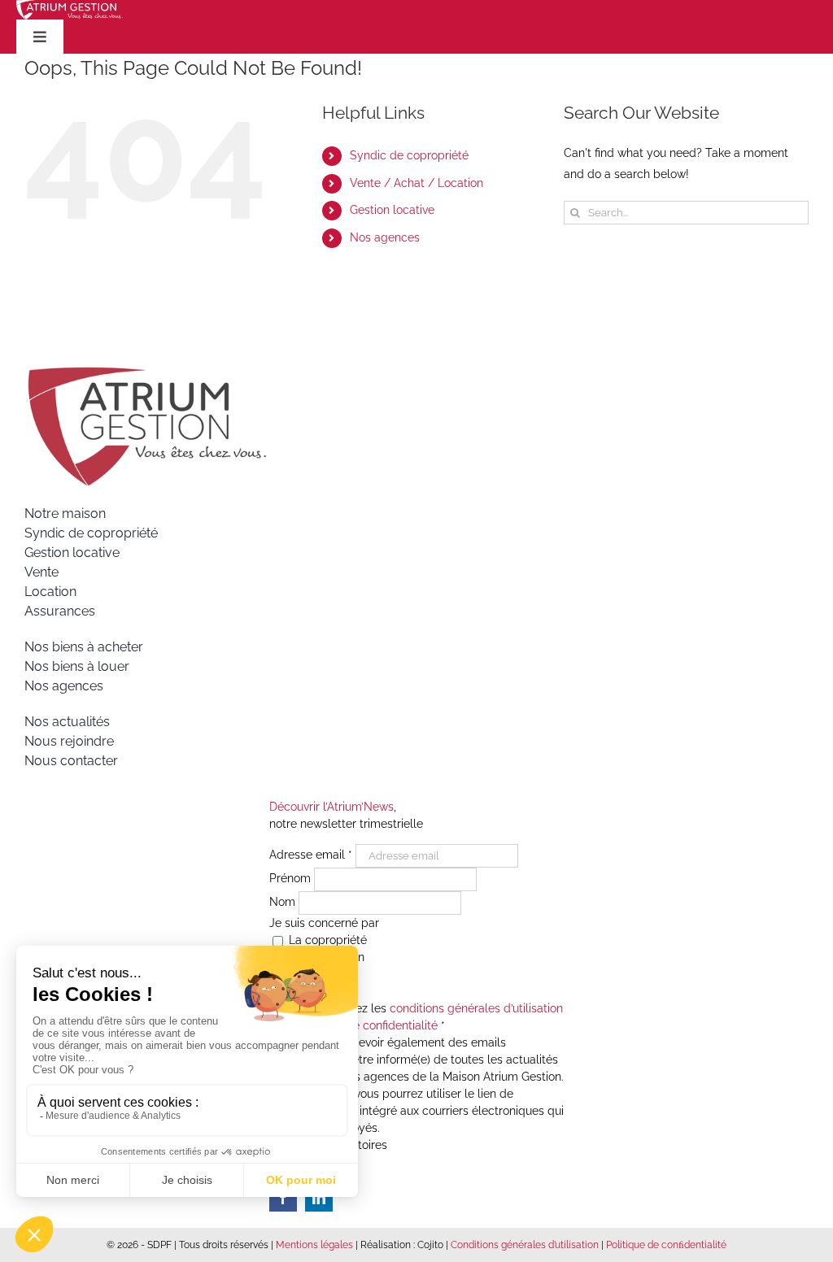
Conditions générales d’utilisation (525, 1245)
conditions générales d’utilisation (476, 1008)
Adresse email (310, 855)
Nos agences (385, 237)
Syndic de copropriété (409, 155)
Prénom (291, 879)
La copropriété (326, 939)
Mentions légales (314, 1245)
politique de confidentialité (367, 1025)
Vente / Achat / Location (416, 182)
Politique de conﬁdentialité (666, 1245)
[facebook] (283, 1198)
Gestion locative (392, 209)
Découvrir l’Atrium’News (331, 806)
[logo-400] (146, 371)
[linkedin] (319, 1198)
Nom (284, 902)
